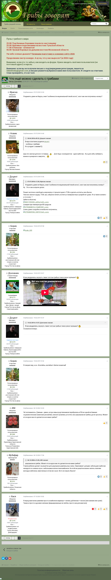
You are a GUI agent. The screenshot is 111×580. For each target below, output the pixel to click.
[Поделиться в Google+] (9, 558)
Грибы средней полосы (12, 24)
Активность (31, 24)
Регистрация (102, 3)
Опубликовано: (33, 92)
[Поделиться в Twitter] (3, 558)
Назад (8, 86)
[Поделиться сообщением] (107, 92)
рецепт (46, 141)
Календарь (40, 28)
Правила (51, 28)
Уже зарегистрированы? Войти (82, 3)
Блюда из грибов (42, 81)
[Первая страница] (3, 86)
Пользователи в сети (25, 28)
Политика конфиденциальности (48, 570)
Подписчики (99, 78)
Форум (4, 28)
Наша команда (46, 24)
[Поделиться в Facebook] (6, 558)
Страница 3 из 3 (28, 86)
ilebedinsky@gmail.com (17, 71)
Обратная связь (68, 570)
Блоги (13, 28)
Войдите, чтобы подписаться (83, 78)
